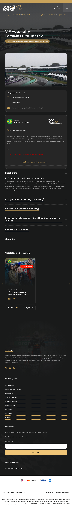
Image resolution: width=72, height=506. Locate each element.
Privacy (7, 417)
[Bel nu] (54, 7)
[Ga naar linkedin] (10, 368)
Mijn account (9, 385)
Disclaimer (8, 413)
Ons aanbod (9, 393)
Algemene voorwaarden (13, 389)
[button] (7, 85)
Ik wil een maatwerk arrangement (34, 162)
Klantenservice (10, 405)
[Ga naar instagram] (14, 368)
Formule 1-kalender (11, 401)
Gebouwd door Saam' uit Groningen (57, 492)
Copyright (8, 409)
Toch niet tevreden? (12, 397)
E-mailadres (9, 441)
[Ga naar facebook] (6, 368)
